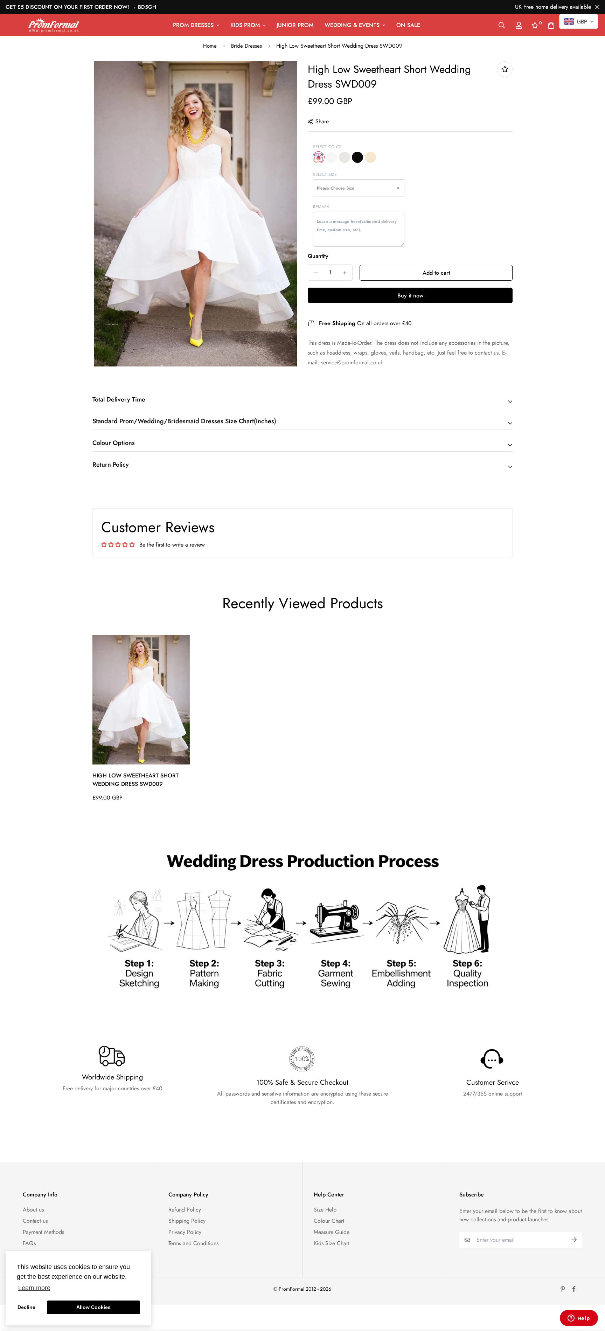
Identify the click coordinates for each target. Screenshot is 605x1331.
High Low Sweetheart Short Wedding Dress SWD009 (135, 779)
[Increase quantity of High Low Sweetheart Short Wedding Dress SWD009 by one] (344, 273)
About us (33, 1210)
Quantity (318, 256)
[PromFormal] (53, 25)
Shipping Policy (187, 1221)
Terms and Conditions (193, 1243)
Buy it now (410, 295)
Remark (321, 207)
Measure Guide (331, 1232)
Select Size (325, 174)
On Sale (408, 25)
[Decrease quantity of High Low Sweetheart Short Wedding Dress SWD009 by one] (315, 273)
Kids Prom (245, 25)
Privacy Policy (184, 1232)
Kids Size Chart (331, 1243)
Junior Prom (295, 25)
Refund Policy (184, 1210)
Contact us (35, 1221)
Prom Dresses (193, 25)
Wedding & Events (352, 25)
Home (210, 46)
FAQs (29, 1243)
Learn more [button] (34, 1287)
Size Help (325, 1210)
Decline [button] (26, 1307)
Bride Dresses (246, 46)
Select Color (327, 147)
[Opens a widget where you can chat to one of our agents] (578, 1318)
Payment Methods (43, 1232)
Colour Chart (329, 1221)
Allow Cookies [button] (93, 1307)
